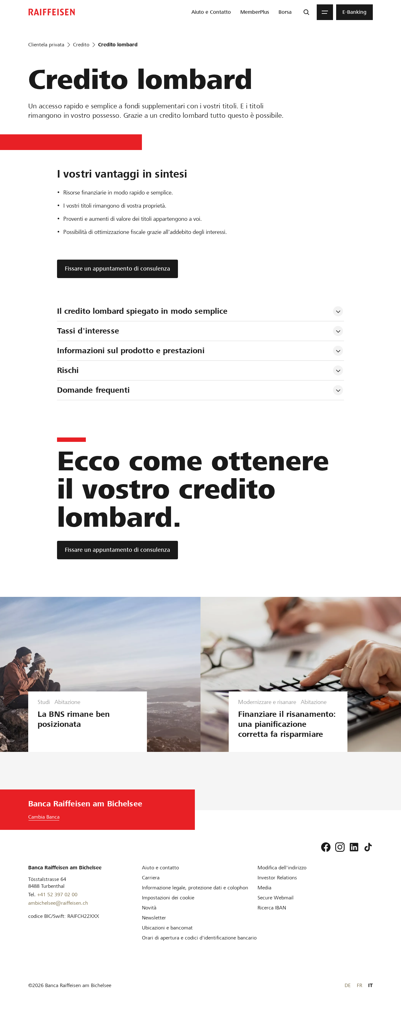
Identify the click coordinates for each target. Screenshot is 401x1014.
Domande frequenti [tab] (93, 390)
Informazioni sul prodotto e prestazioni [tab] (131, 350)
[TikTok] (368, 847)
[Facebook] (326, 847)
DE (348, 985)
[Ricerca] (306, 12)
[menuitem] (211, 12)
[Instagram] (340, 847)
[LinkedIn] (354, 847)
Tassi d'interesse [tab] (88, 330)
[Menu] (325, 12)
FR (359, 985)
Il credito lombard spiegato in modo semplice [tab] (142, 311)
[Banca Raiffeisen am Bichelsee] (52, 12)
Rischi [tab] (68, 370)
